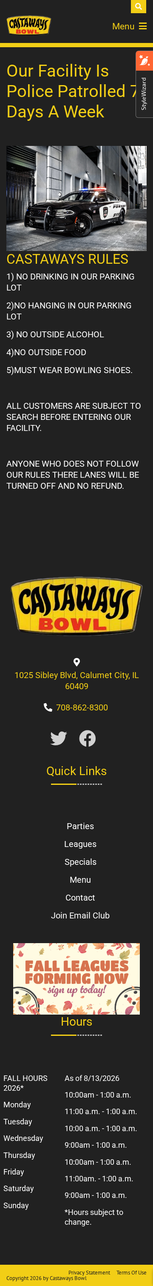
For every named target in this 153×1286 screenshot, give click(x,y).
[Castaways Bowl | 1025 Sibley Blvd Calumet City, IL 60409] (28, 25)
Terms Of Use (131, 1272)
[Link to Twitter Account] (58, 739)
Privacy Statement (89, 1272)
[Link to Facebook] (87, 739)
